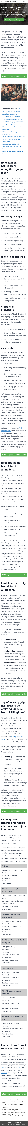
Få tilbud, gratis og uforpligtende (14, 20)
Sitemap (18, 1124)
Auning (13, 737)
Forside (3, 1124)
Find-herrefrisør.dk (8, 2)
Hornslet (20, 737)
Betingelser (24, 1124)
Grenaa (3, 739)
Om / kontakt (9, 1124)
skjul (20, 109)
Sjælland (4, 1073)
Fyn (20, 1067)
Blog (14, 1124)
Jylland (3, 1067)
